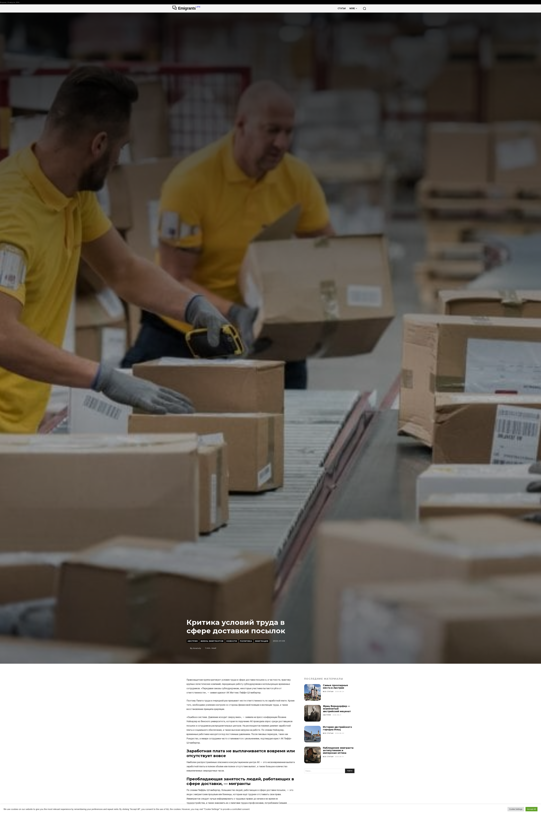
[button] (364, 8)
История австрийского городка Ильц (337, 728)
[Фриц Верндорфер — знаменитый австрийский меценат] (312, 713)
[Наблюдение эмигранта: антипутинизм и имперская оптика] (312, 755)
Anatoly (197, 648)
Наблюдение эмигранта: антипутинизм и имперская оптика (338, 750)
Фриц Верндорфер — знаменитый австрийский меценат (337, 709)
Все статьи (328, 691)
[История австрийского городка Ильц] (312, 734)
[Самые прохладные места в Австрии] (312, 692)
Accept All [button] (531, 809)
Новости (231, 641)
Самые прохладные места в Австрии (335, 686)
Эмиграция (261, 641)
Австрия (193, 641)
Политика (246, 641)
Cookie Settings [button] (515, 809)
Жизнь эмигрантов (212, 641)
